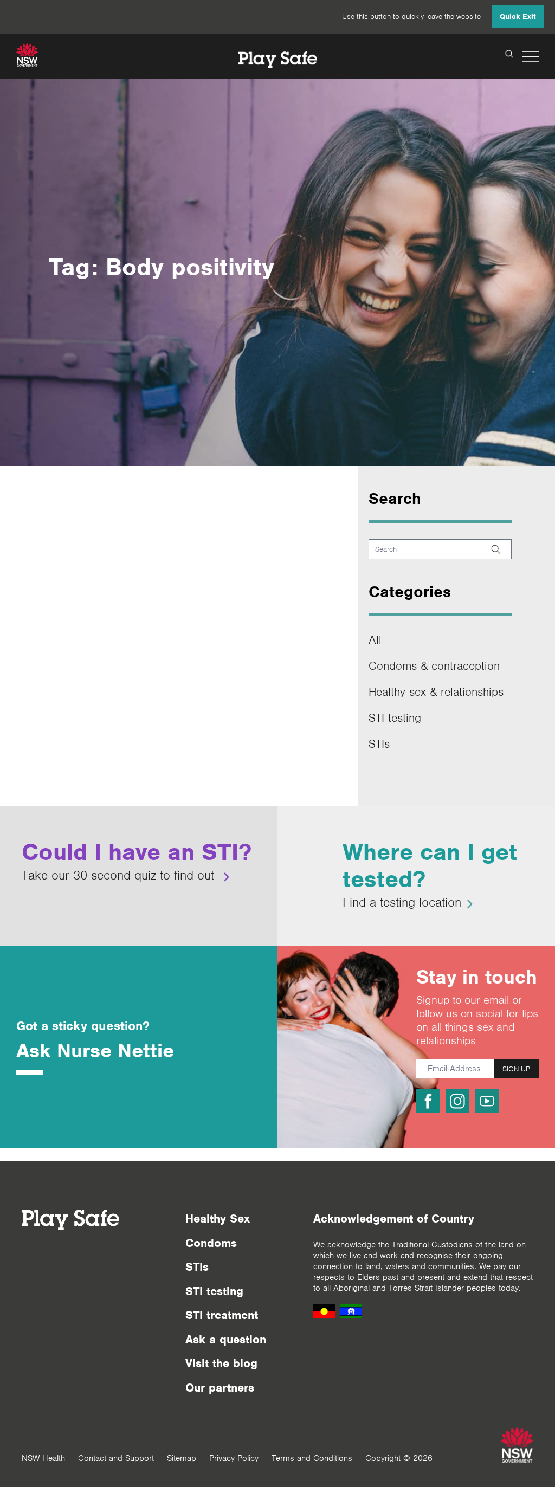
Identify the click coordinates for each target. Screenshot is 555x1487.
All (375, 639)
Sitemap (181, 1458)
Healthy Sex (217, 1218)
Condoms (211, 1243)
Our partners (219, 1387)
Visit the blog (221, 1363)
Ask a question (225, 1339)
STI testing (395, 717)
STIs (379, 743)
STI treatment (221, 1315)
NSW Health (43, 1458)
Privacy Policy (234, 1458)
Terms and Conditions (312, 1458)
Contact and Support (116, 1458)
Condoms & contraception (434, 665)
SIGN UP (516, 1069)
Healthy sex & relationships (436, 691)
